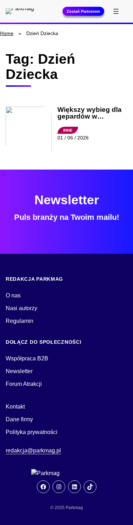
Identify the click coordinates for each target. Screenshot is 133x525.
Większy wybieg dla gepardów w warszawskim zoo (89, 113)
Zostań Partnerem (83, 11)
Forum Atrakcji (24, 384)
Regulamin (19, 321)
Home (6, 33)
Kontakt (15, 407)
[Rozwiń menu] (116, 11)
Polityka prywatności (31, 432)
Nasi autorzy (21, 308)
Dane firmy (19, 419)
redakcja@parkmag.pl (33, 450)
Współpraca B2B (27, 358)
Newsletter (19, 371)
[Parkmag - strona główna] (66, 473)
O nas (13, 295)
